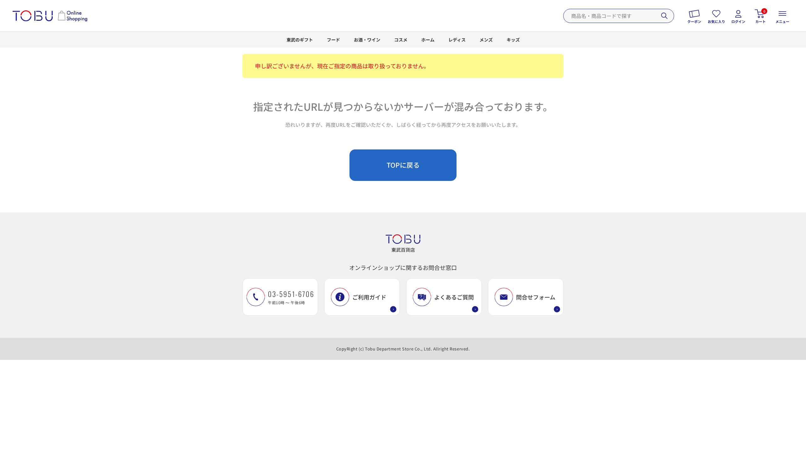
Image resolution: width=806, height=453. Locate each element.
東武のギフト (300, 39)
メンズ (486, 39)
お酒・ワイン (367, 39)
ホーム (427, 39)
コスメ (400, 39)
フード (333, 39)
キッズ (513, 39)
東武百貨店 (403, 249)
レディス (457, 39)
